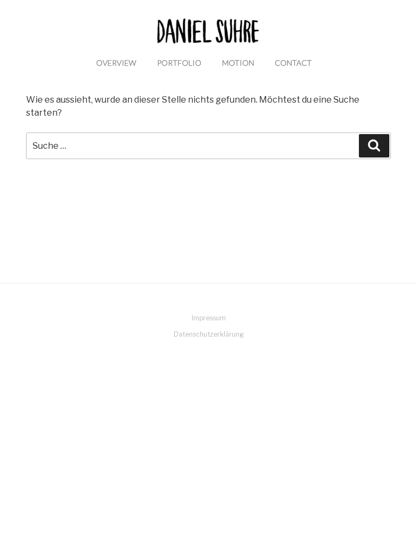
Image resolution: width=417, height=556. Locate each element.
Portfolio (179, 62)
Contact (293, 62)
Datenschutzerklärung (209, 334)
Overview (116, 62)
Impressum (209, 318)
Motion (238, 62)
